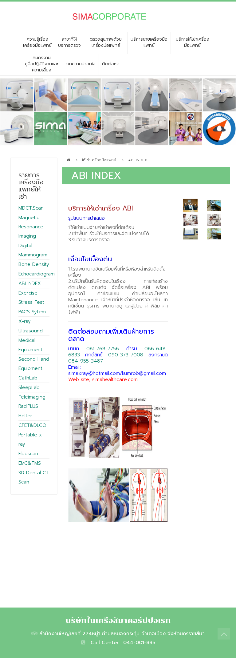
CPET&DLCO (32, 425)
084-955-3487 (85, 361)
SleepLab (29, 387)
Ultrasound (30, 330)
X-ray (24, 321)
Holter (25, 415)
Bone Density (33, 264)
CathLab (27, 378)
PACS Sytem (32, 311)
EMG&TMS (29, 463)
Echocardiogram (36, 274)
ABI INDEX (29, 283)
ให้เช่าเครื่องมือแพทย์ (99, 160)
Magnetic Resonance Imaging (30, 226)
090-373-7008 (125, 355)
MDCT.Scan (31, 208)
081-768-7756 (102, 348)
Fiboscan (28, 453)
